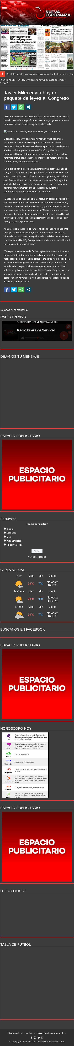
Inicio (5, 80)
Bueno (10, 529)
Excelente (11, 533)
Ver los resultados (37, 557)
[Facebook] (32, 1037)
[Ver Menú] (4, 9)
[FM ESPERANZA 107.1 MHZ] (37, 13)
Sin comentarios (14, 545)
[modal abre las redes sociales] (28, 107)
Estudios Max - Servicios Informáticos (47, 1033)
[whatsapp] (42, 1037)
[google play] (38, 1037)
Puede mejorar (14, 541)
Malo (9, 537)
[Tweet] (14, 107)
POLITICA (15, 80)
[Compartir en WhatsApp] (21, 107)
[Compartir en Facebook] (7, 107)
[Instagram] (34, 1037)
